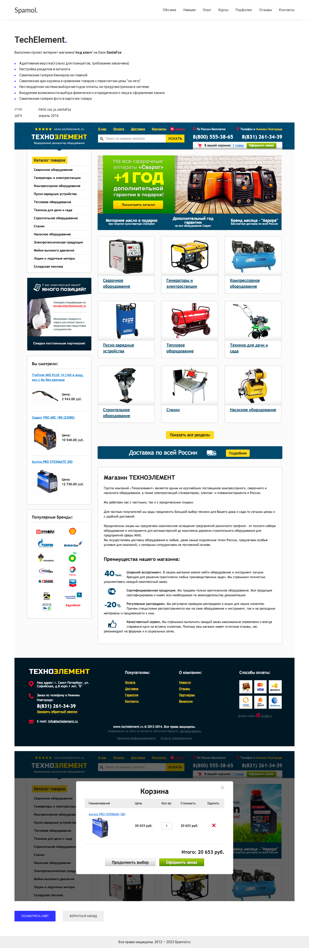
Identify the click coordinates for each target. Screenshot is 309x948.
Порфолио (244, 10)
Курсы (223, 10)
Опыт (207, 10)
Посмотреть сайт (35, 916)
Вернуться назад (83, 916)
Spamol (25, 10)
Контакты (287, 10)
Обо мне (169, 10)
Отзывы (265, 10)
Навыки (189, 10)
